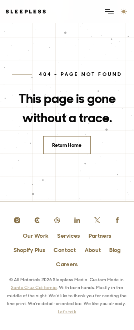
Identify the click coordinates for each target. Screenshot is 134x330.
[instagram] (17, 220)
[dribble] (57, 220)
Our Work (36, 235)
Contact (65, 250)
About (93, 250)
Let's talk (67, 312)
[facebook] (117, 220)
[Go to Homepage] (26, 12)
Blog (114, 250)
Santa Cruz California (34, 287)
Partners (100, 235)
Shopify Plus (29, 250)
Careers (67, 264)
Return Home (67, 145)
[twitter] (97, 220)
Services (68, 235)
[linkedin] (77, 220)
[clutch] (37, 220)
